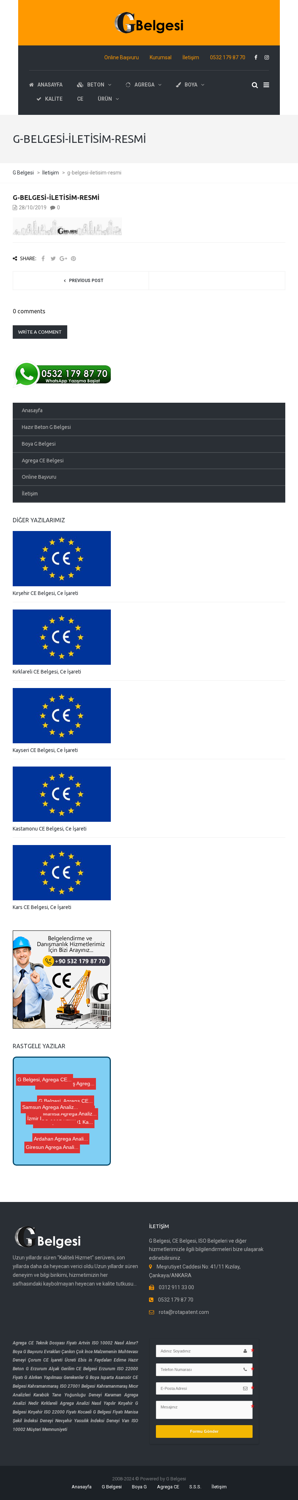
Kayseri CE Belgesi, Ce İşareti (45, 750)
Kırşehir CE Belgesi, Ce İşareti (45, 593)
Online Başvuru (121, 57)
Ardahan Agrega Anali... (55, 1148)
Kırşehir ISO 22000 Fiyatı (52, 1412)
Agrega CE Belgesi (43, 460)
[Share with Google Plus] (63, 259)
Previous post (86, 280)
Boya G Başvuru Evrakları (36, 1351)
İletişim (190, 57)
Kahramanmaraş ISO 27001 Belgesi (61, 1386)
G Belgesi (112, 1486)
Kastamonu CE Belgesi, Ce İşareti (49, 829)
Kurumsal (161, 57)
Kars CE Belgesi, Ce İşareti (42, 907)
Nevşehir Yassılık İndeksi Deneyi (87, 1420)
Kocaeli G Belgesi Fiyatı (100, 1412)
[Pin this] (73, 259)
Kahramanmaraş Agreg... (64, 1081)
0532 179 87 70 (227, 57)
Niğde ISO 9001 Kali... (67, 1099)
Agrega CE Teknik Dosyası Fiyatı (45, 1343)
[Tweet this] (53, 259)
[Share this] (43, 259)
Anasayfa (32, 410)
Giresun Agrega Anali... (57, 1140)
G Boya (92, 1377)
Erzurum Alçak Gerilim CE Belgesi (64, 1368)
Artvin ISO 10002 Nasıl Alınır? (108, 1343)
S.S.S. (195, 1486)
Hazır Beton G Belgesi (46, 427)
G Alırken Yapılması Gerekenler (54, 1377)
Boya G (139, 1486)
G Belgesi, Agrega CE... (56, 1118)
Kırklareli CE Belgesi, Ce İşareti (47, 672)
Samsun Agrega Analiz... (49, 1112)
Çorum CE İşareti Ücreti (52, 1360)
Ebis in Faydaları (95, 1360)
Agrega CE (168, 1486)
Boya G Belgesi (39, 444)
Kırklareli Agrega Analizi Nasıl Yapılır (78, 1403)
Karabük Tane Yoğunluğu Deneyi (67, 1395)
